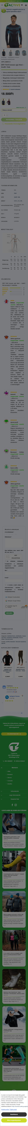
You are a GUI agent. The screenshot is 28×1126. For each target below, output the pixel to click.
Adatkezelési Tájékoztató (9, 1110)
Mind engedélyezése (14, 1120)
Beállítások (14, 1114)
